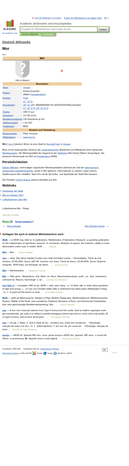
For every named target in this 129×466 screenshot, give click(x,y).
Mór (4, 252)
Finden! (103, 29)
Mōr (4, 276)
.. (29, 137)
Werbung (55, 349)
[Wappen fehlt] (22, 77)
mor (4, 258)
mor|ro (5, 335)
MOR (5, 240)
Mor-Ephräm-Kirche (95, 226)
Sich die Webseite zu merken (48, 18)
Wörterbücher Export (10, 353)
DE (105, 18)
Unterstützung (45, 349)
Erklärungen (48, 34)
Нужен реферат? (24, 221)
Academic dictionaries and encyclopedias (45, 23)
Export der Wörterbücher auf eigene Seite (83, 18)
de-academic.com (9, 33)
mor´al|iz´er (8, 285)
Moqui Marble (14, 226)
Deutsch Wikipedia (30, 34)
